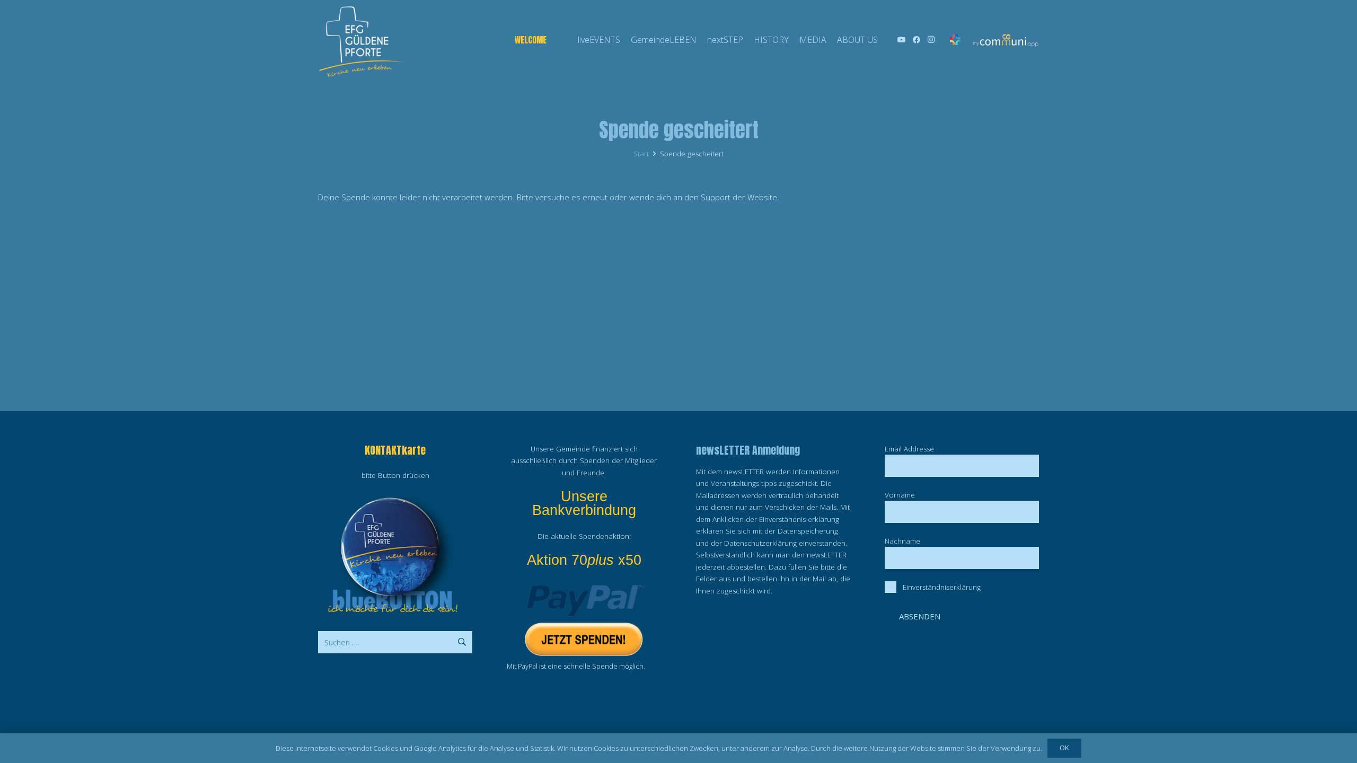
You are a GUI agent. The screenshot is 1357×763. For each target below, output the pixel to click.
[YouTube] (901, 39)
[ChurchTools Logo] (955, 39)
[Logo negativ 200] (362, 40)
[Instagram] (931, 39)
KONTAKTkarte (395, 450)
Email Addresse (909, 449)
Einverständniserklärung (942, 587)
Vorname (900, 495)
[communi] (1005, 40)
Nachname (902, 541)
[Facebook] (916, 39)
